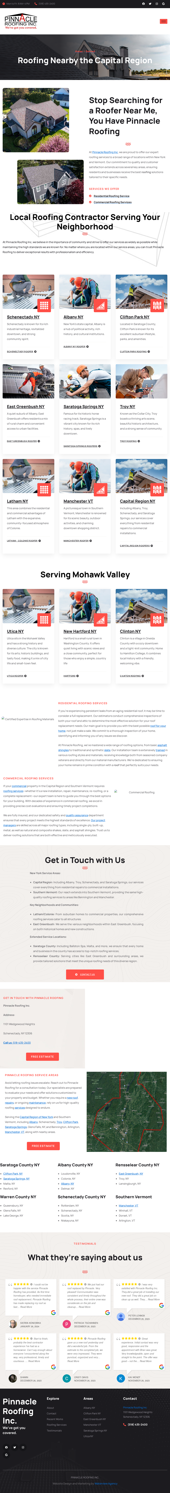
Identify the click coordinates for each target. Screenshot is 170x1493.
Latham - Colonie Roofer (22, 541)
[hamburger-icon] (163, 21)
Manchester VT (78, 501)
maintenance (37, 1102)
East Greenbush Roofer (22, 441)
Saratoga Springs (16, 1127)
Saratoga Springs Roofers (81, 446)
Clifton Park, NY (13, 1173)
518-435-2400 (17, 1042)
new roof (72, 1098)
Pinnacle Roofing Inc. (20, 1411)
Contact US (87, 974)
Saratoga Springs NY (84, 406)
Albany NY (73, 317)
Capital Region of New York (36, 1117)
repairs (9, 1102)
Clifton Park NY (134, 317)
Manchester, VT (14, 1132)
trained (160, 750)
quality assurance (77, 815)
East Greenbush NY (25, 406)
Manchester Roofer (76, 541)
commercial (19, 786)
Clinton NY (130, 631)
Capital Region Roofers (135, 546)
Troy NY (127, 406)
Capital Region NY (137, 501)
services (20, 1107)
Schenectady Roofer (20, 351)
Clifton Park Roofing (133, 351)
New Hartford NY (80, 631)
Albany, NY (67, 1183)
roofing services (13, 791)
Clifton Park (70, 1122)
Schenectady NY (23, 317)
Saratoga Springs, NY (16, 1178)
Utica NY (15, 631)
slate (107, 750)
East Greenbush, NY (131, 1173)
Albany (33, 1122)
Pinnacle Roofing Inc (105, 152)
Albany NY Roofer (74, 346)
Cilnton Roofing (130, 676)
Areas (88, 1398)
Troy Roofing (128, 441)
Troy (59, 1122)
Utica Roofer (15, 676)
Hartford (70, 676)
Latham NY (17, 501)
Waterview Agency (106, 1483)
